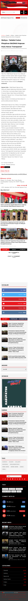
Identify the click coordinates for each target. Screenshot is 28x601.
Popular (14, 319)
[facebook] (3, 479)
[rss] (17, 479)
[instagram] (22, 479)
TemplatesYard (9, 592)
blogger (5, 249)
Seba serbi (5, 466)
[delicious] (24, 479)
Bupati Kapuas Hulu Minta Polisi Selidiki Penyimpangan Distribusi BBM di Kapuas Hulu (17, 549)
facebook (22, 249)
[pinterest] (10, 479)
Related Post (5, 190)
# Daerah (7, 167)
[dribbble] (15, 479)
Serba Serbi (14, 466)
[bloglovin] (13, 479)
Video (22, 466)
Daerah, (21, 50)
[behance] (20, 479)
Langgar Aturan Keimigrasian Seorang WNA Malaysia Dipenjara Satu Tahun (17, 541)
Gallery (17, 461)
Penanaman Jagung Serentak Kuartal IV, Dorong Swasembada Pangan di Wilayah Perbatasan (13, 223)
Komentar (23, 319)
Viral (4, 469)
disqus (14, 249)
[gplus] (8, 479)
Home (2, 35)
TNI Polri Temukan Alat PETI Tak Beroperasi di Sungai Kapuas (17, 556)
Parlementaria (14, 464)
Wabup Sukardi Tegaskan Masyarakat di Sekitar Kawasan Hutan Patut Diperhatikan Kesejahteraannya (14, 242)
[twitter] (5, 479)
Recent (5, 319)
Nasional (5, 464)
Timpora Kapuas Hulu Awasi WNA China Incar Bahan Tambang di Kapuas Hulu (17, 534)
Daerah (13, 17)
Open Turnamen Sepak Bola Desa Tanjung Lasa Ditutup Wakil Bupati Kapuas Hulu (13, 205)
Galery (11, 461)
